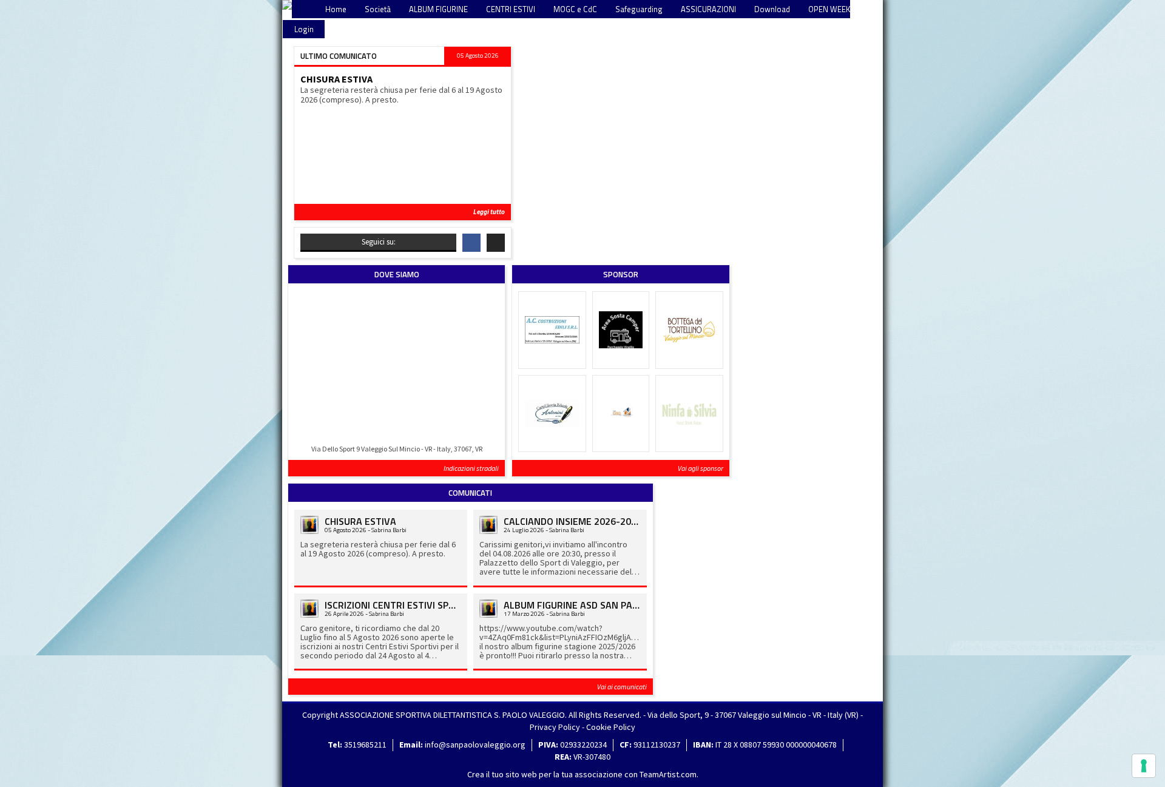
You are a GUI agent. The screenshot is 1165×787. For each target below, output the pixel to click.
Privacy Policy (555, 726)
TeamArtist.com (668, 774)
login (304, 29)
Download (772, 9)
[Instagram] (496, 243)
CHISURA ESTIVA (336, 79)
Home (335, 9)
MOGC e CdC (575, 9)
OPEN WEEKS (831, 9)
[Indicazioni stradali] (396, 365)
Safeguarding (639, 9)
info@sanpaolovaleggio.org (475, 744)
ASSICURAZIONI (708, 9)
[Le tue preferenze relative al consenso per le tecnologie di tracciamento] (1143, 765)
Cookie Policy (610, 726)
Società (378, 9)
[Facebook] (471, 243)
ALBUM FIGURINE (438, 9)
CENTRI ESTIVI (510, 9)
